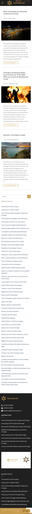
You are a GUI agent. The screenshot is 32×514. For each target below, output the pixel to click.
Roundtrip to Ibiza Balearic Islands (11, 248)
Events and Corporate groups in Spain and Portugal (15, 438)
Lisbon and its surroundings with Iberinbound (14, 218)
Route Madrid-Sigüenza (8, 318)
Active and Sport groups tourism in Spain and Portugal (13, 442)
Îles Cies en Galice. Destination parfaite (12, 365)
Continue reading (11, 62)
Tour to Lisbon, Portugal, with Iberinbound (13, 225)
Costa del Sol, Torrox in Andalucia (11, 264)
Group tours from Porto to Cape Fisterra (13, 222)
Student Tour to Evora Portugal (10, 328)
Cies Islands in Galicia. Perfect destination (13, 379)
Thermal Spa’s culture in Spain (9, 206)
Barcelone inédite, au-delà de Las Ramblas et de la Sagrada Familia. (15, 369)
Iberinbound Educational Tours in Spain (12, 241)
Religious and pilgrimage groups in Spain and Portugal (13, 431)
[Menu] (2, 3)
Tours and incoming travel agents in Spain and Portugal (14, 214)
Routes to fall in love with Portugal (11, 331)
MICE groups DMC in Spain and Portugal (12, 423)
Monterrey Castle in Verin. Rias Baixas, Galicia (14, 334)
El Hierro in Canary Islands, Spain (10, 251)
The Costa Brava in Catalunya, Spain (11, 261)
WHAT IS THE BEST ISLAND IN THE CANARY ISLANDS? (15, 272)
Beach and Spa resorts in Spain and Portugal (13, 435)
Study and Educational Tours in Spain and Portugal (15, 420)
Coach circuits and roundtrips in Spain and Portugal (15, 446)
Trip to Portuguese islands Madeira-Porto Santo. (15, 298)
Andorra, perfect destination (9, 295)
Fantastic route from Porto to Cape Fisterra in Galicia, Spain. (14, 277)
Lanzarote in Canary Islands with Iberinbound (14, 254)
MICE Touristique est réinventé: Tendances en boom (15, 13)
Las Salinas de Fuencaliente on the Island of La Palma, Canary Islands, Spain (14, 383)
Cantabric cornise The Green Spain (11, 288)
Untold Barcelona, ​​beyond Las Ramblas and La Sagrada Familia (14, 375)
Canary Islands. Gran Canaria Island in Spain (13, 282)
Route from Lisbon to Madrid (9, 311)
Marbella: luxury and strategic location (12, 244)
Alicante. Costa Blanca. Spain (14, 135)
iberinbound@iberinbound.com (12, 410)
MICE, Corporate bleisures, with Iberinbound (14, 258)
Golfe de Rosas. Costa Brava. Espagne (12, 321)
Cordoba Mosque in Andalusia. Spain (12, 349)
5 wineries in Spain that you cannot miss (12, 308)
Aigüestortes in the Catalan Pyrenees (12, 291)
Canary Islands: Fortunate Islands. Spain (12, 337)
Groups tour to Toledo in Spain (10, 209)
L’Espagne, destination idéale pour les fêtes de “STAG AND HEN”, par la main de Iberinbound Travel (15, 76)
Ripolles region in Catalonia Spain (11, 305)
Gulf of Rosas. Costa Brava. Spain (11, 324)
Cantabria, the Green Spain (9, 314)
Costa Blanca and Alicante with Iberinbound (14, 231)
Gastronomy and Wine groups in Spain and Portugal (15, 426)
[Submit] (29, 196)
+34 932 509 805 (8, 405)
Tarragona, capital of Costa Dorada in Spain (14, 235)
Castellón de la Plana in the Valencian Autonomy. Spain (15, 345)
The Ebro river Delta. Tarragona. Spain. (12, 353)
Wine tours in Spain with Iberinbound (12, 238)
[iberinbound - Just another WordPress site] (16, 3)
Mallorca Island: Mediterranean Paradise (13, 267)
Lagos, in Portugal (6, 301)
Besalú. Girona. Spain (7, 356)
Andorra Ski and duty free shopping (11, 285)
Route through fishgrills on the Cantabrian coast (15, 228)
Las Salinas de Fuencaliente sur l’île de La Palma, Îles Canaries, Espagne (15, 360)
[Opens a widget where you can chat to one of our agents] (25, 511)
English (19, 1)
